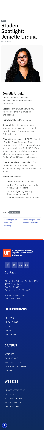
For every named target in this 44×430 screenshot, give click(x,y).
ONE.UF (8, 330)
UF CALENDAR (11, 322)
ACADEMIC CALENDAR (15, 366)
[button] (4, 425)
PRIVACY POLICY (13, 402)
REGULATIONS (12, 406)
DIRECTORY (10, 334)
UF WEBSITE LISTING (15, 390)
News (3, 20)
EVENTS (8, 370)
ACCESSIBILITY (12, 394)
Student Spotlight (14, 212)
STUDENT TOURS (13, 362)
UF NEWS (9, 318)
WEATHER (9, 354)
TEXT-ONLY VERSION (15, 398)
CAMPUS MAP (11, 358)
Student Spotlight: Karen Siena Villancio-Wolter (31, 221)
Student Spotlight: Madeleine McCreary (10, 223)
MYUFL (8, 326)
